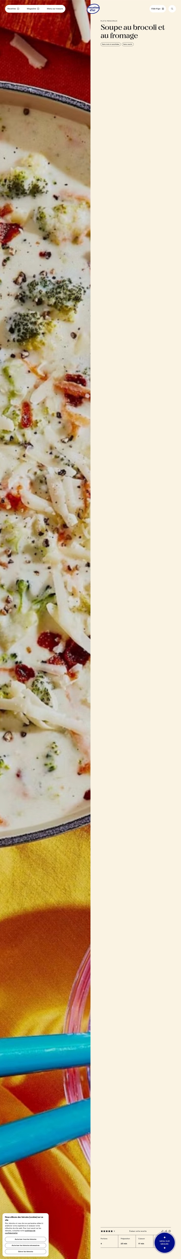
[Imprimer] (169, 1231)
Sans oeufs (127, 44)
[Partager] (166, 1231)
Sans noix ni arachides (110, 44)
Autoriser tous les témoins (25, 1239)
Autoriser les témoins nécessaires (25, 1245)
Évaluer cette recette (138, 1231)
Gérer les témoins (25, 1251)
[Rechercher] (172, 9)
